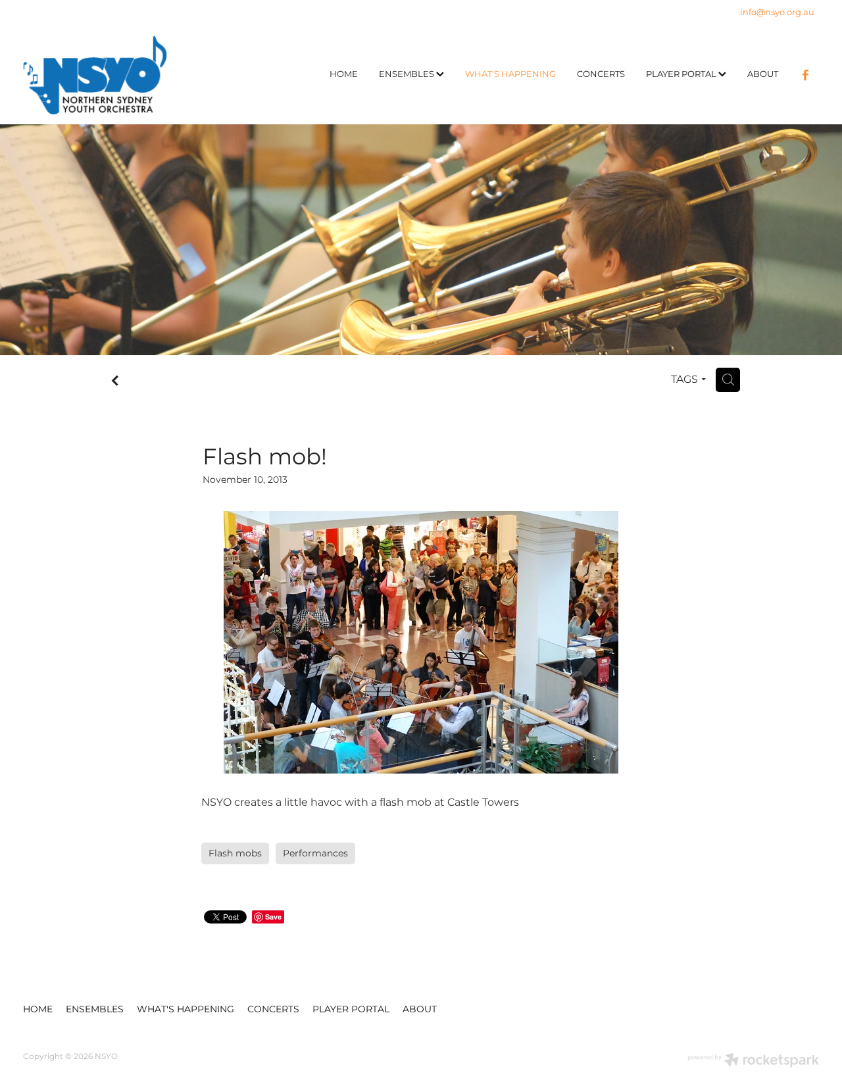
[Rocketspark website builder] (753, 1061)
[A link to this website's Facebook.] (805, 75)
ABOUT (762, 75)
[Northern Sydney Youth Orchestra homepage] (102, 75)
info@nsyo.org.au (777, 13)
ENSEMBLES (407, 75)
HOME (344, 75)
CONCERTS (601, 75)
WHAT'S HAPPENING (510, 75)
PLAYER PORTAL (682, 75)
